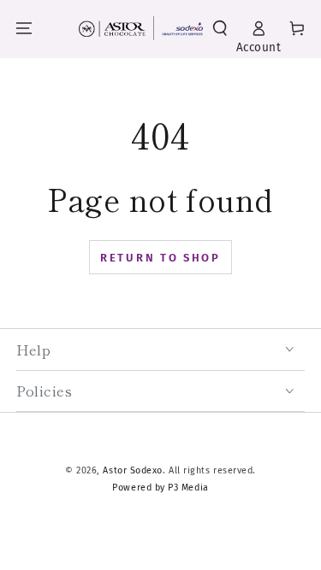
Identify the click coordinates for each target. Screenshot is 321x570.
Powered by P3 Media (160, 487)
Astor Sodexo (132, 470)
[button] (220, 28)
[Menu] (24, 28)
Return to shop (160, 257)
